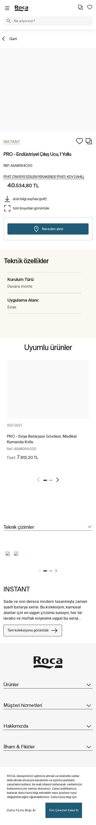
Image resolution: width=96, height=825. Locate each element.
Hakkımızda (15, 726)
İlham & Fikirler (19, 746)
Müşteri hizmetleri (22, 705)
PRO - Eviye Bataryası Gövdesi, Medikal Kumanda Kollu (42, 439)
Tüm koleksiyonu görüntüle (28, 630)
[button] (8, 21)
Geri (13, 39)
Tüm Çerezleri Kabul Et (64, 810)
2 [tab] (51, 480)
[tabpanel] (48, 415)
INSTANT (14, 425)
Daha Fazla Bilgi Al (21, 810)
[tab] (48, 527)
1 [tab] (45, 480)
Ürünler (11, 684)
